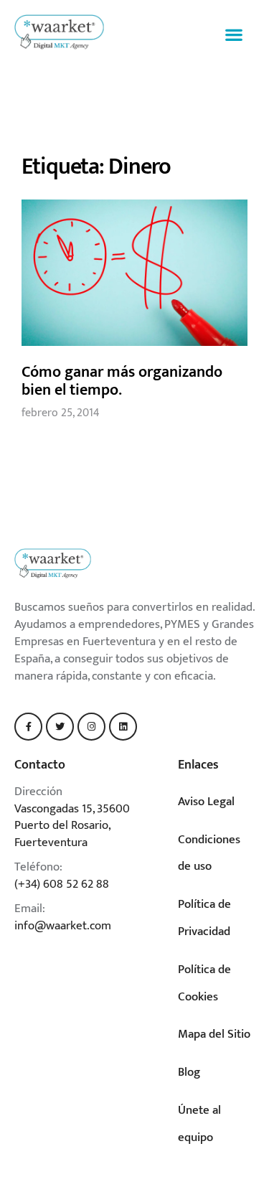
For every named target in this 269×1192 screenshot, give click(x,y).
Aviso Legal (206, 802)
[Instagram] (91, 727)
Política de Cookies (204, 983)
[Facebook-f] (28, 727)
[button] (233, 35)
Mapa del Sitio (214, 1034)
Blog (189, 1072)
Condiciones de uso (209, 853)
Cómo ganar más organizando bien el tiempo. (122, 381)
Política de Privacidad (204, 918)
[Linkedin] (123, 727)
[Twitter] (60, 727)
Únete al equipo (199, 1124)
